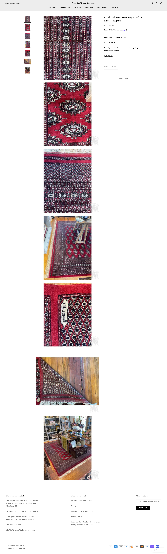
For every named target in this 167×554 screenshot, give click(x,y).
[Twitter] (112, 66)
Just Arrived (102, 8)
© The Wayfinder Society (17, 545)
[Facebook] (110, 66)
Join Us (143, 508)
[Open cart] (161, 3)
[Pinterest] (115, 66)
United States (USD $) (13, 3)
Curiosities (65, 8)
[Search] (157, 3)
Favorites (89, 8)
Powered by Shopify (16, 548)
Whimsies (77, 8)
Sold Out (123, 79)
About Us (115, 8)
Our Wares (52, 8)
